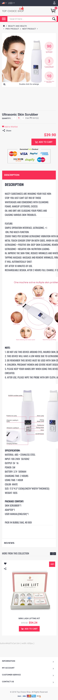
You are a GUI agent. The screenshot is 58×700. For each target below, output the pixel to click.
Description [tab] (11, 175)
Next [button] (54, 553)
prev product (13, 29)
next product (29, 29)
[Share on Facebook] (14, 131)
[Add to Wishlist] (5, 564)
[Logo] (14, 9)
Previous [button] (51, 553)
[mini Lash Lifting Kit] (29, 587)
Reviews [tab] (9, 543)
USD (10, 3)
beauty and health (17, 26)
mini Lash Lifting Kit (29, 618)
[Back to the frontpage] (4, 26)
